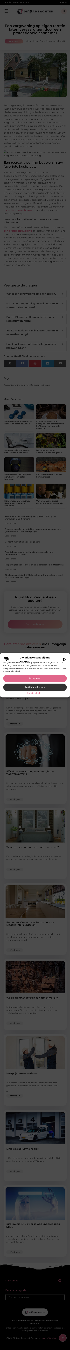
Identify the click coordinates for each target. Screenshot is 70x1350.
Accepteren (35, 678)
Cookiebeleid (33, 693)
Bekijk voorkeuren (35, 687)
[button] (65, 659)
